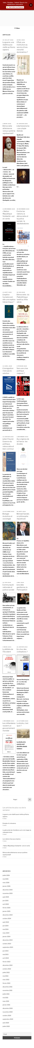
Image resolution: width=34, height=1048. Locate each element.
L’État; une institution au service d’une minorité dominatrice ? (22, 47)
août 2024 (6, 922)
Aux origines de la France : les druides (23, 441)
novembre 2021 (7, 990)
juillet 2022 (6, 972)
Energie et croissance (9, 823)
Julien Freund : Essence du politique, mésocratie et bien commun (8, 444)
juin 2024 (5, 926)
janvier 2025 (6, 911)
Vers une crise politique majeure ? (22, 370)
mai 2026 (5, 879)
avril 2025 (6, 904)
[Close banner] (31, 5)
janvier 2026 (6, 886)
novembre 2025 (8, 893)
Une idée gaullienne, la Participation (22, 587)
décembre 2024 (8, 915)
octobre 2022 (7, 969)
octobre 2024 (7, 918)
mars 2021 (6, 1001)
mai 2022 (5, 976)
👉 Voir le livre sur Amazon (15, 7)
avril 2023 (6, 958)
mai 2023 (5, 954)
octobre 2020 (7, 1015)
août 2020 (6, 1023)
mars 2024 (6, 933)
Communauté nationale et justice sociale (8, 587)
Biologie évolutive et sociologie (7, 516)
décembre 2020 (8, 1008)
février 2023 (6, 961)
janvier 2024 (6, 936)
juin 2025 (5, 900)
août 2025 (6, 897)
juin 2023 (5, 951)
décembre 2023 (8, 940)
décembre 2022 (7, 965)
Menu (18, 28)
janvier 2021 (6, 1005)
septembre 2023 (8, 947)
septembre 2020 (8, 1019)
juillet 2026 (6, 875)
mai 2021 (5, 997)
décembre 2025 (8, 890)
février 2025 (6, 908)
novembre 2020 (8, 1012)
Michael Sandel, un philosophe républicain (23, 516)
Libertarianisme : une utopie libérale (23, 128)
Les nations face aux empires (12, 839)
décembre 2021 (7, 987)
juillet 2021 (6, 994)
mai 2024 (5, 929)
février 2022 (6, 983)
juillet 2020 (6, 1026)
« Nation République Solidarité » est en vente (16, 846)
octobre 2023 (7, 943)
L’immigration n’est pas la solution (7, 370)
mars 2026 (6, 882)
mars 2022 (6, 979)
